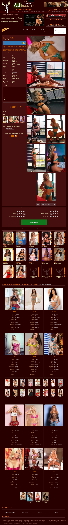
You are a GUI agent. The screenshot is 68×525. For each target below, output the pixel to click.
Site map (56, 512)
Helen (8, 386)
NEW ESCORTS (25, 11)
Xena (53, 386)
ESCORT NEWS (60, 11)
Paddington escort (10, 129)
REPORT (34, 30)
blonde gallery (9, 128)
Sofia (15, 396)
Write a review (34, 222)
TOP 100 (53, 11)
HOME (12, 11)
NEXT (42, 30)
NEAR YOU (26, 30)
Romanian (14, 72)
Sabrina (22, 386)
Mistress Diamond (60, 387)
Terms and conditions (10, 512)
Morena (15, 386)
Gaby (30, 386)
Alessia (22, 396)
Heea (30, 396)
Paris (45, 396)
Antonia (7, 396)
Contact (40, 512)
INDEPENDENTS (45, 11)
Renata (60, 396)
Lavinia (52, 396)
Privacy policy (25, 512)
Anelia (38, 396)
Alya (45, 386)
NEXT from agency (46, 204)
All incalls (42, 284)
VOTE (50, 30)
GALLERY (18, 11)
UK (31, 1)
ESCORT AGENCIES (35, 11)
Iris (40, 385)
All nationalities (48, 284)
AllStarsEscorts (15, 111)
